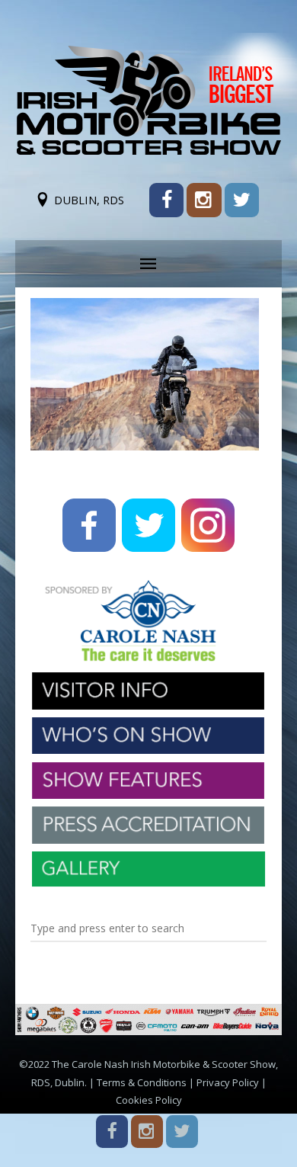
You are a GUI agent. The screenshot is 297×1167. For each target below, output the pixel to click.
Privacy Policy (227, 1082)
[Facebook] (166, 200)
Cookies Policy (149, 1100)
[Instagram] (204, 200)
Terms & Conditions (142, 1082)
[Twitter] (242, 200)
